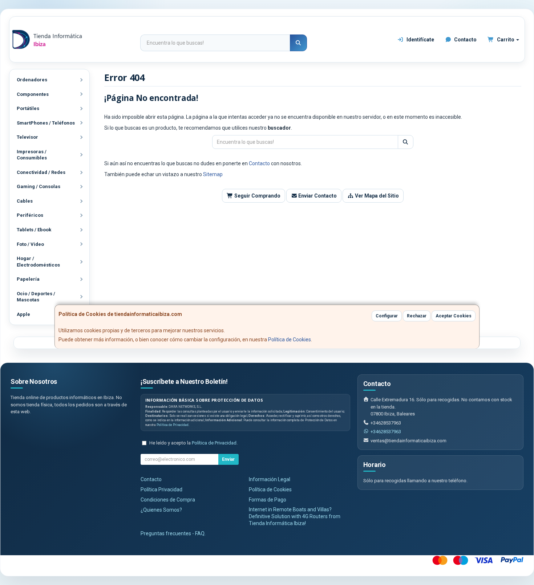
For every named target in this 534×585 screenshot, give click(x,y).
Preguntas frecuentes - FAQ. (173, 533)
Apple (23, 314)
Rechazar (416, 315)
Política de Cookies (289, 339)
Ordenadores (32, 79)
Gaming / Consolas (38, 186)
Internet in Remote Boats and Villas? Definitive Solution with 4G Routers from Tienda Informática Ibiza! (294, 516)
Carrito (505, 39)
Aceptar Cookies (454, 315)
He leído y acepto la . (193, 443)
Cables (25, 201)
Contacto (465, 39)
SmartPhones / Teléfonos (46, 123)
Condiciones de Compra (168, 500)
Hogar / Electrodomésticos (38, 262)
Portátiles (28, 108)
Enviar (228, 459)
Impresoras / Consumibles (32, 155)
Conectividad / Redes (41, 172)
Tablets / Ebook (34, 229)
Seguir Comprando (256, 196)
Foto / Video (30, 244)
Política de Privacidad (173, 425)
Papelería (28, 279)
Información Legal (269, 479)
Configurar (387, 315)
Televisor (27, 137)
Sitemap (213, 174)
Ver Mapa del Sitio (376, 196)
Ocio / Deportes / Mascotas (36, 297)
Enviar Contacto (317, 196)
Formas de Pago (267, 500)
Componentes (33, 94)
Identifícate (419, 39)
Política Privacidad (161, 489)
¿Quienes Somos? (161, 510)
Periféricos (30, 215)
